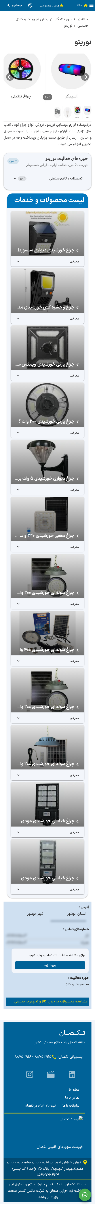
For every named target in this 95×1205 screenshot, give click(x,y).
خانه (84, 19)
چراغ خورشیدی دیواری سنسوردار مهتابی (38, 250)
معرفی (74, 261)
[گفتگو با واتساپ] (85, 1195)
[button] (91, 5)
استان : (81, 913)
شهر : (40, 913)
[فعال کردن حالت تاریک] (30, 5)
